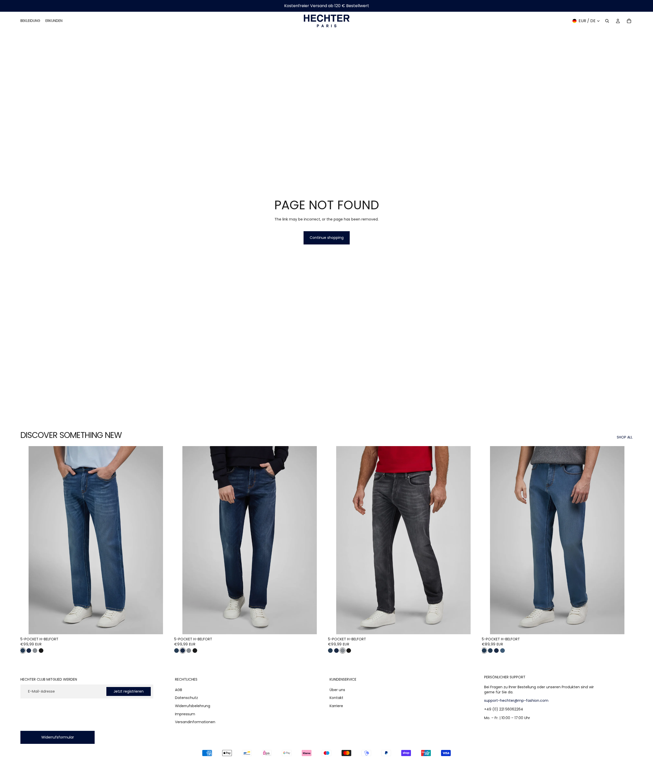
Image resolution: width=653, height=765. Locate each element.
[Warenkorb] (629, 21)
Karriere (336, 705)
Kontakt (336, 698)
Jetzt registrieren (129, 691)
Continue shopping (327, 237)
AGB (178, 689)
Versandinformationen (195, 721)
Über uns (337, 689)
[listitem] (22, 650)
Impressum (185, 714)
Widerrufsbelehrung (192, 705)
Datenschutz (186, 698)
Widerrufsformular (57, 737)
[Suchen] (607, 21)
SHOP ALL (625, 437)
